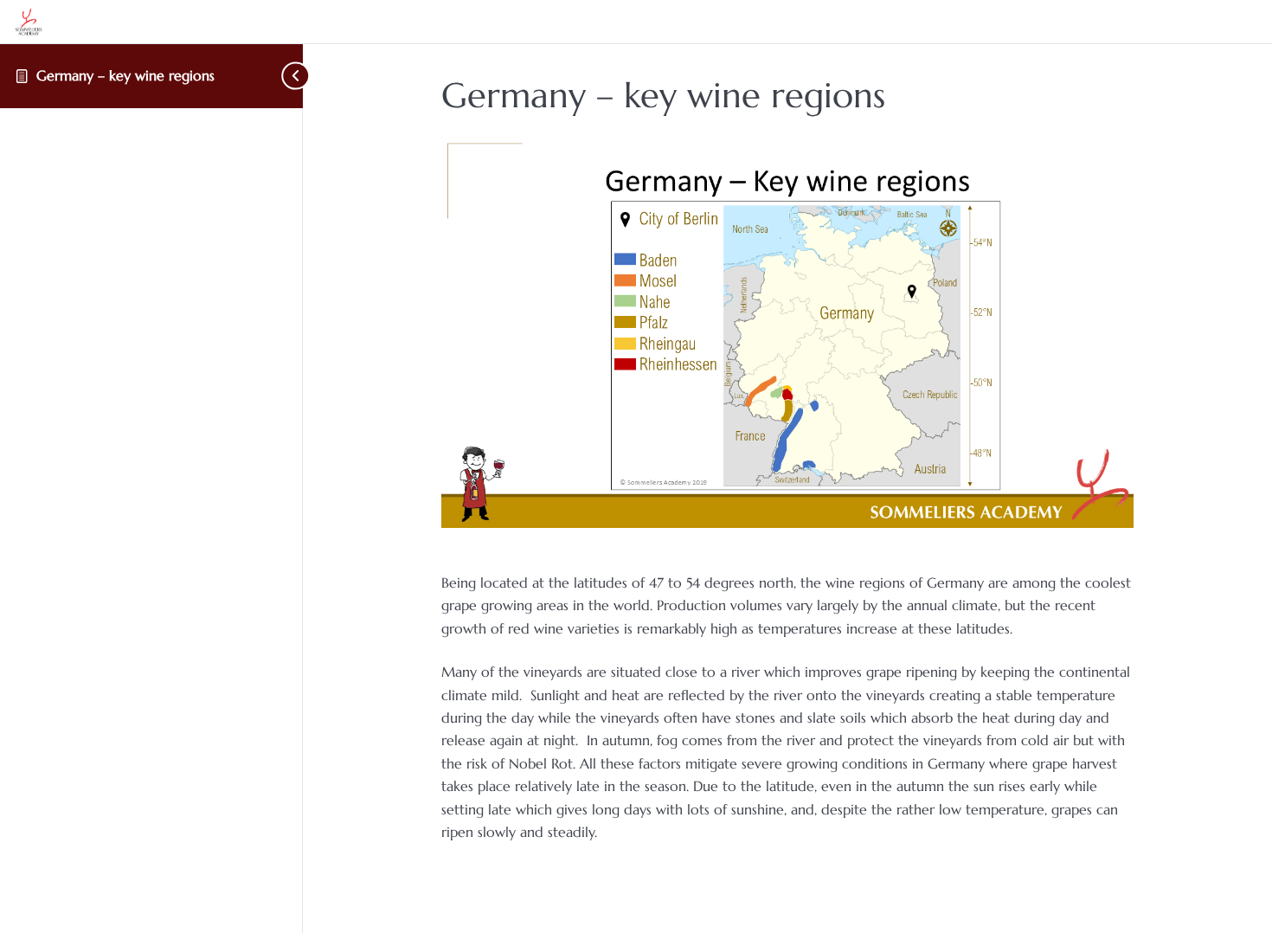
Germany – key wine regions (125, 75)
